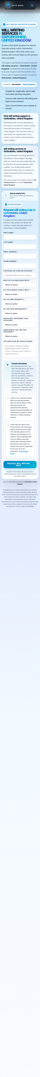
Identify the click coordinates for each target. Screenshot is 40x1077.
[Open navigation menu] (32, 5)
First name (8, 232)
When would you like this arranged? (14, 331)
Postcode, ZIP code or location (18, 271)
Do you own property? (14, 299)
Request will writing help (21, 464)
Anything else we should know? (17, 341)
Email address (10, 251)
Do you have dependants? (15, 309)
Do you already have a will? (16, 290)
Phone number (10, 261)
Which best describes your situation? (15, 319)
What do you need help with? (17, 280)
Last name (8, 242)
